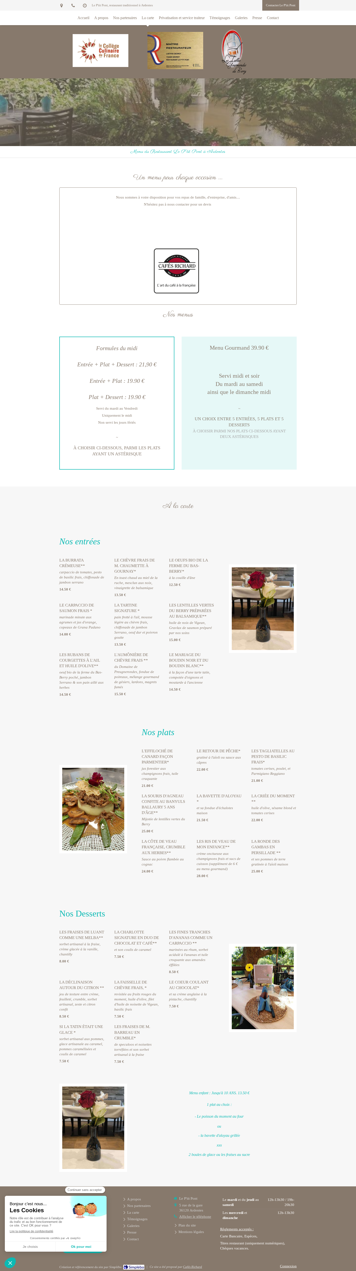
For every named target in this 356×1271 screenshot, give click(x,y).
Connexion (288, 1266)
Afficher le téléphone (195, 1217)
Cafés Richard (192, 1267)
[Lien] (176, 271)
